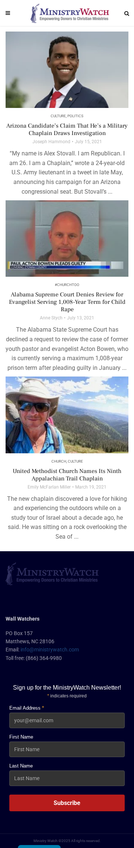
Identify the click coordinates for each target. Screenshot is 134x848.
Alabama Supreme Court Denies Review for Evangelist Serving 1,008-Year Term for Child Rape (67, 302)
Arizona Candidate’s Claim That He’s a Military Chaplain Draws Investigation (67, 129)
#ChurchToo (67, 285)
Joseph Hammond (51, 141)
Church (58, 461)
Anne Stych (51, 318)
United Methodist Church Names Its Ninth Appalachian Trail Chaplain (67, 474)
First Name (21, 737)
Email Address (26, 708)
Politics (75, 116)
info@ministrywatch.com (49, 650)
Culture (58, 116)
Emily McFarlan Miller (49, 487)
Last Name (21, 766)
